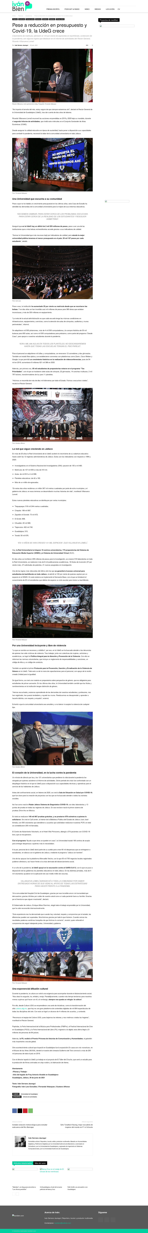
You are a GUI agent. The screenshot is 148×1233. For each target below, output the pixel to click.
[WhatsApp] (30, 1110)
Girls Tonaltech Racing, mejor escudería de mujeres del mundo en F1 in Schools (76, 1126)
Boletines (38, 19)
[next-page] (17, 1194)
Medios (98, 9)
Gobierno (45, 19)
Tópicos (20, 16)
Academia (29, 16)
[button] (133, 9)
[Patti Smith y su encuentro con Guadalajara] (80, 1176)
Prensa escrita (52, 9)
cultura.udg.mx (21, 1008)
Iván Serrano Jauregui (21, 45)
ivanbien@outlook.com (62, 1223)
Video (87, 9)
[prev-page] (13, 1194)
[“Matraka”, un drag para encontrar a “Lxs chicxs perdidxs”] (24, 1176)
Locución (110, 9)
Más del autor (40, 1163)
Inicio (14, 16)
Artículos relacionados (23, 1163)
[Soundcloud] (107, 1220)
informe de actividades (30, 1097)
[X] (20, 1110)
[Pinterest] (25, 1110)
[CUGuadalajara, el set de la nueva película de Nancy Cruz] (52, 1176)
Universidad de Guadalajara (29, 1094)
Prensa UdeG (60, 19)
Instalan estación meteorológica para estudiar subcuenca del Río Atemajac (29, 1126)
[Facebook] (14, 1110)
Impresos (52, 19)
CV (119, 9)
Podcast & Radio (72, 9)
